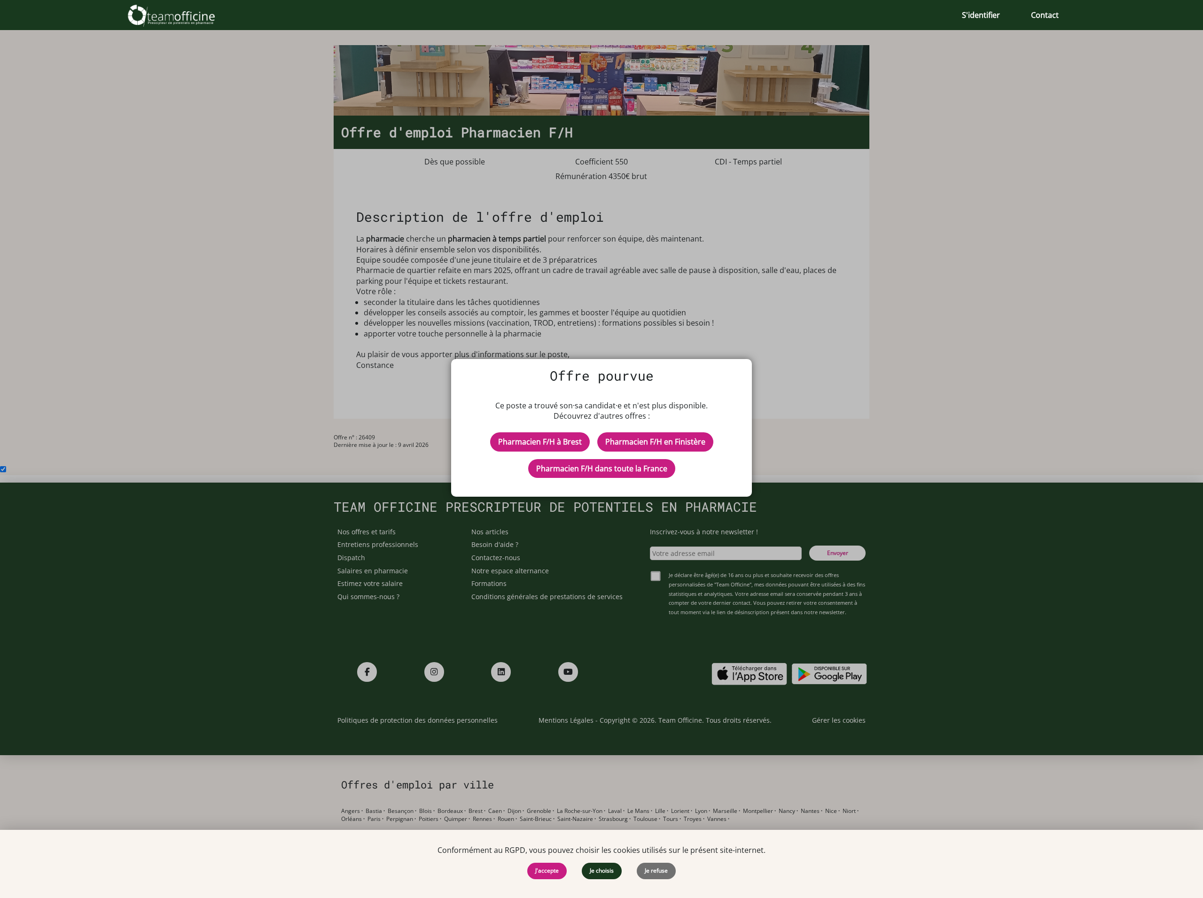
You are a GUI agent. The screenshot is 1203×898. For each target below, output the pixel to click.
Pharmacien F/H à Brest (540, 442)
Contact (1045, 15)
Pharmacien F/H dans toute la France (601, 468)
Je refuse (656, 871)
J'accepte (547, 871)
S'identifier (981, 15)
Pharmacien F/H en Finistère (655, 442)
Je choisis (602, 871)
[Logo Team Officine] (181, 15)
